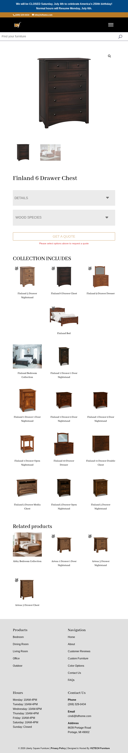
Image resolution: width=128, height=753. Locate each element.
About (71, 644)
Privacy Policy (58, 748)
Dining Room (20, 644)
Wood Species (29, 217)
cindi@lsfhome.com (79, 716)
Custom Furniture (78, 658)
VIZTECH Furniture (100, 748)
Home (71, 637)
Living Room (20, 651)
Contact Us (74, 672)
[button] (109, 56)
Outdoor (17, 665)
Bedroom (18, 637)
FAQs (71, 680)
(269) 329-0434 (77, 704)
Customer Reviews (79, 651)
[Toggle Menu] (111, 24)
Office (16, 658)
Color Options (76, 665)
